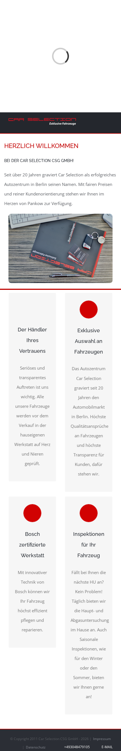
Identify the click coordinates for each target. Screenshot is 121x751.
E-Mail (106, 747)
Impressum (102, 738)
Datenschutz (35, 747)
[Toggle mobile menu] (110, 122)
